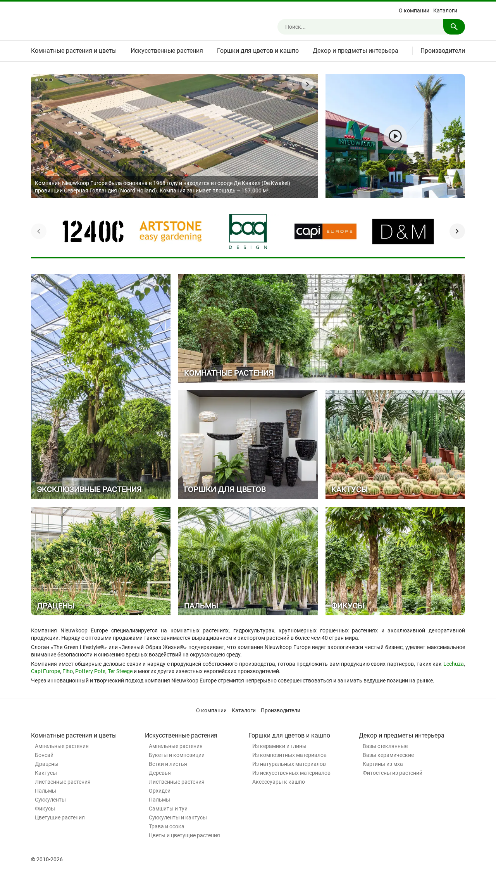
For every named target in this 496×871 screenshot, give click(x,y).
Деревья (160, 773)
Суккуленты (50, 800)
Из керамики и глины (279, 746)
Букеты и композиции (177, 755)
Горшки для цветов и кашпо (258, 50)
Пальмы (45, 791)
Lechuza (453, 664)
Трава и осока (166, 826)
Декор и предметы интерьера (355, 50)
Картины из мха (383, 764)
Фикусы (45, 808)
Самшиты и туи (168, 808)
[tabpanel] (174, 136)
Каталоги (445, 10)
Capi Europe (45, 671)
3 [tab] (46, 80)
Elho (67, 671)
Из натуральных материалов (289, 764)
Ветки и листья (168, 764)
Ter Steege (120, 671)
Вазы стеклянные (385, 746)
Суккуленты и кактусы (178, 817)
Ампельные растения (62, 746)
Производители (442, 50)
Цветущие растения (60, 817)
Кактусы (46, 773)
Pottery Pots (90, 671)
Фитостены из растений (392, 773)
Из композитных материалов (289, 755)
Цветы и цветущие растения (184, 835)
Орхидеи (159, 791)
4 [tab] (51, 80)
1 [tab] (37, 80)
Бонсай (44, 755)
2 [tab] (41, 80)
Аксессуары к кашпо (278, 782)
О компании (414, 10)
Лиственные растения (63, 782)
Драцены (47, 764)
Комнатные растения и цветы (74, 50)
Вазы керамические (388, 755)
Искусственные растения (167, 50)
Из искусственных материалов (291, 773)
